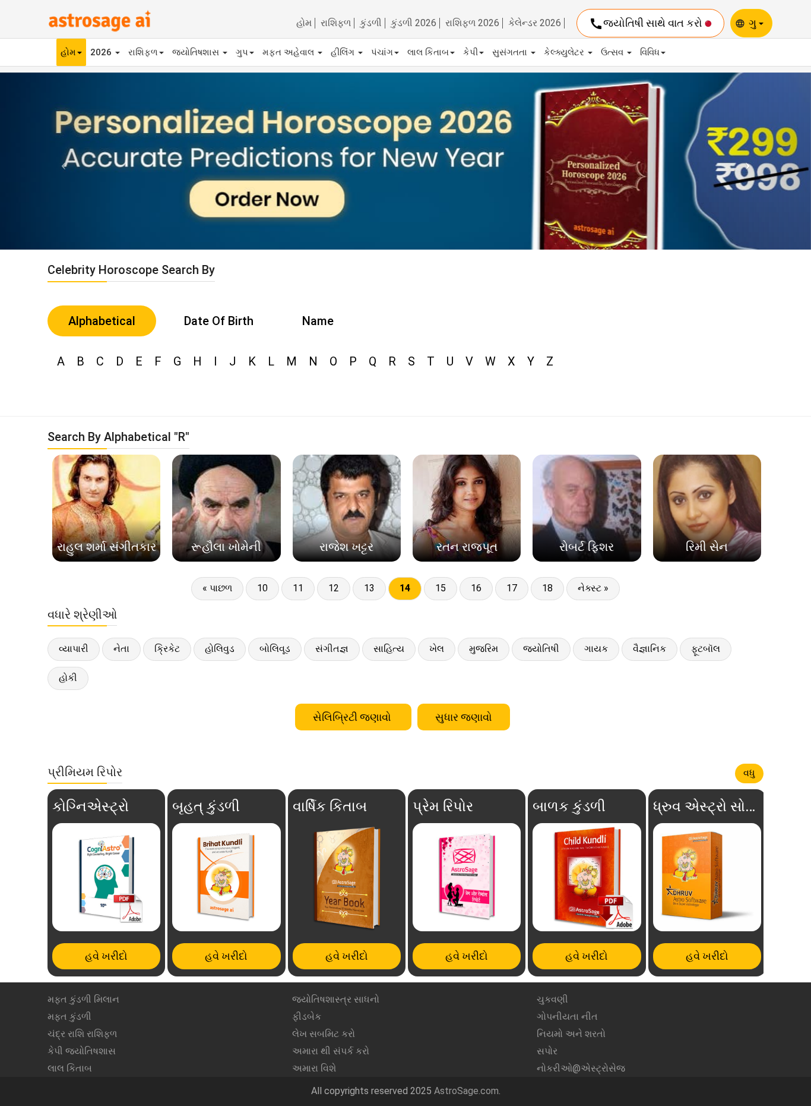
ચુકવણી (552, 999)
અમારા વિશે (314, 1068)
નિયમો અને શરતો (571, 1033)
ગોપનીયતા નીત (567, 1016)
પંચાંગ (382, 52)
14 (405, 588)
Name (318, 321)
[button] (61, 161)
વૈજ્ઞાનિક (649, 648)
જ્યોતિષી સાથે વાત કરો (647, 24)
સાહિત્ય (388, 648)
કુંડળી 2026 (413, 23)
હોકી (68, 677)
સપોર (547, 1051)
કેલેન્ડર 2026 (534, 23)
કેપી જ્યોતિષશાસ (81, 1051)
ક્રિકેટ (167, 648)
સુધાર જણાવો (463, 717)
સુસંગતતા (511, 52)
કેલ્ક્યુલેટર (565, 52)
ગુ (754, 23)
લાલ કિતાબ (428, 52)
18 (547, 588)
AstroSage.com (466, 1090)
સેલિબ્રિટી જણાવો (353, 717)
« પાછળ (217, 588)
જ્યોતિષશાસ (196, 52)
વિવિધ (650, 52)
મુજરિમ (483, 648)
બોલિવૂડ (274, 648)
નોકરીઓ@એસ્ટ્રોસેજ (581, 1068)
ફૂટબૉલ (705, 648)
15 (440, 588)
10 (262, 588)
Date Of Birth (219, 321)
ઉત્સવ (613, 52)
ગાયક (596, 648)
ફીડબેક (306, 1016)
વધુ (749, 773)
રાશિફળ (336, 23)
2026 (102, 52)
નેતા (121, 648)
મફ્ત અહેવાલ (289, 52)
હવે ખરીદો (106, 956)
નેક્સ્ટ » (593, 588)
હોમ (304, 23)
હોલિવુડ (220, 648)
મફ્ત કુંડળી (69, 1016)
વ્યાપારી (73, 648)
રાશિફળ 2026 (472, 23)
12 (333, 588)
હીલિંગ (344, 52)
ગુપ (242, 52)
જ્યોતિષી (541, 648)
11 (298, 588)
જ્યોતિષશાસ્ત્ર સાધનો (335, 999)
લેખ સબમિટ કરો (323, 1033)
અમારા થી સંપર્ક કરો (330, 1051)
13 (369, 588)
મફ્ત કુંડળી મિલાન (83, 999)
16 (476, 588)
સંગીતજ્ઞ (332, 648)
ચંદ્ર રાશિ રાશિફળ (82, 1033)
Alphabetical (101, 321)
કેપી (470, 52)
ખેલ (436, 648)
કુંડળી (371, 23)
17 (511, 588)
